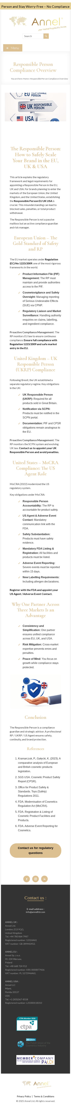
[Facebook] (26, 879)
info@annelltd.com (35, 912)
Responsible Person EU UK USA (33, 200)
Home (26, 78)
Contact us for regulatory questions (35, 850)
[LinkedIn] (44, 879)
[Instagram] (35, 879)
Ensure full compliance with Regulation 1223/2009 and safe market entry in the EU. (33, 344)
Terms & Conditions (44, 1096)
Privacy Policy (24, 1096)
